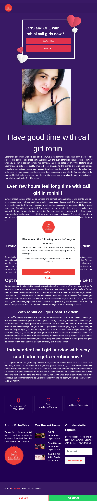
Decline (48, 278)
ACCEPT (48, 272)
